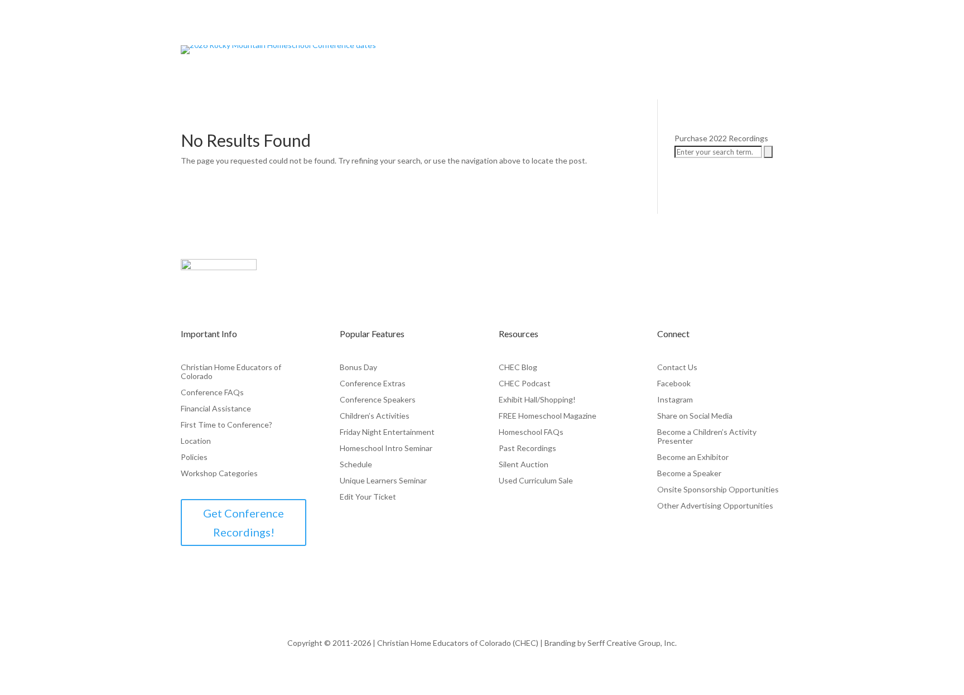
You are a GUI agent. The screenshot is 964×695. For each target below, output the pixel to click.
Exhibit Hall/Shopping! (537, 399)
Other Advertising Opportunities (715, 505)
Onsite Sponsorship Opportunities (718, 489)
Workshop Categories (219, 473)
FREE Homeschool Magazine (547, 415)
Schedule (356, 464)
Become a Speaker (689, 473)
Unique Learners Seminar (383, 480)
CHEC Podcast (525, 383)
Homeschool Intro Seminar (386, 448)
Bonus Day (358, 367)
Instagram (675, 399)
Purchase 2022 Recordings (721, 138)
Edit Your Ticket (368, 496)
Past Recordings (527, 448)
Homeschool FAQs (531, 432)
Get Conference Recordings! (243, 522)
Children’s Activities (374, 415)
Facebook (674, 383)
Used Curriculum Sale (536, 480)
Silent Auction (523, 464)
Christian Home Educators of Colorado (231, 372)
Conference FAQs (212, 392)
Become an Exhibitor (693, 457)
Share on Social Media (694, 415)
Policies (194, 457)
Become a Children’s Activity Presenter (706, 436)
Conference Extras (373, 383)
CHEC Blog (518, 367)
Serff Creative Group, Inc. (632, 643)
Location (196, 441)
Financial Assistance (216, 408)
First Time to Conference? (226, 424)
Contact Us (677, 367)
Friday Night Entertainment (387, 432)
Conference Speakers (378, 399)
